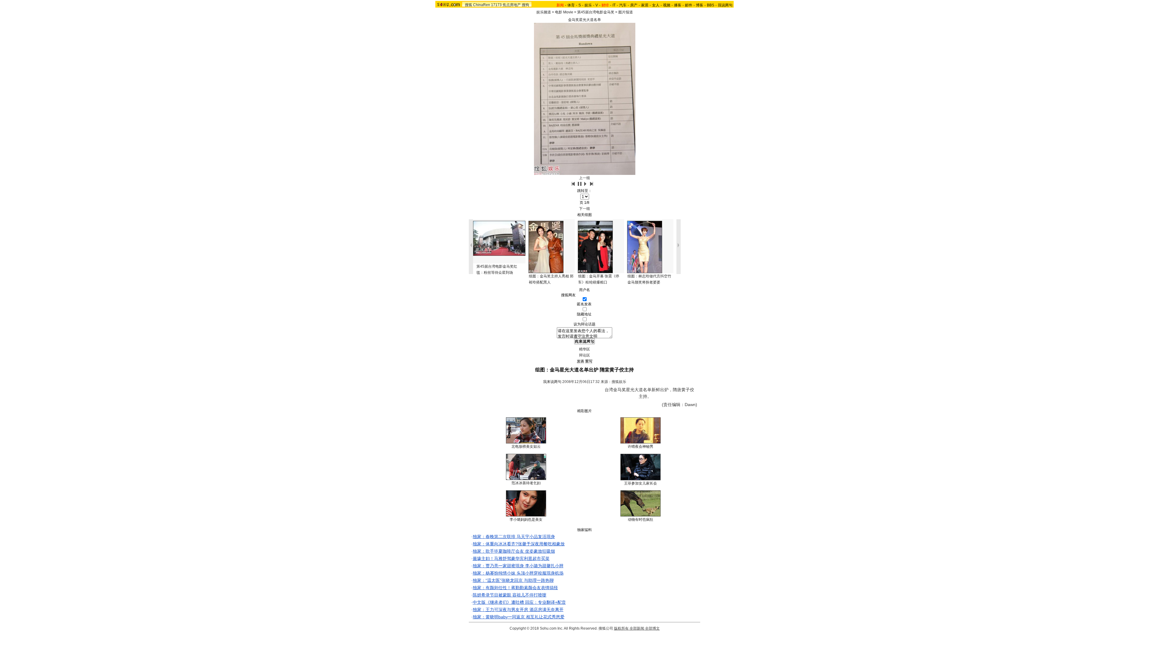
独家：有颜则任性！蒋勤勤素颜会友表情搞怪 (515, 587)
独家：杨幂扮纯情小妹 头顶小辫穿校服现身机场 (518, 573)
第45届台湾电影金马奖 (595, 12)
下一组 (584, 209)
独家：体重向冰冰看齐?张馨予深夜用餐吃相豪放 (519, 543)
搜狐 (468, 5)
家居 (644, 5)
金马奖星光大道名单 (584, 20)
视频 (666, 5)
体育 (571, 5)
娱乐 (588, 5)
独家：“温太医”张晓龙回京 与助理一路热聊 (513, 580)
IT (614, 5)
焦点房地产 (512, 5)
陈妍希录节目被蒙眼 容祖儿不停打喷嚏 (509, 595)
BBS (710, 5)
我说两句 (725, 5)
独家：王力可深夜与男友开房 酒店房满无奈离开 (518, 609)
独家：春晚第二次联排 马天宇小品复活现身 (514, 536)
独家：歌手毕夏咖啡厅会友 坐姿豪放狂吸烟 (514, 551)
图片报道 (625, 12)
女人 (655, 5)
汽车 (623, 5)
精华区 (584, 349)
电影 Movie (564, 12)
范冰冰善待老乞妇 (526, 483)
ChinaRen (481, 5)
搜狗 (525, 5)
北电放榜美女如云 (526, 446)
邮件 (688, 5)
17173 (496, 5)
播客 (677, 5)
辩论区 (584, 355)
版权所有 (621, 628)
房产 (633, 5)
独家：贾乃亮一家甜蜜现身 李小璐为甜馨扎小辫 (518, 565)
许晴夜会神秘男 (640, 446)
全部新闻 (637, 628)
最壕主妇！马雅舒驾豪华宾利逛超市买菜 (511, 558)
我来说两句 (552, 382)
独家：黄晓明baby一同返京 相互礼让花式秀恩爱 (518, 616)
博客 (699, 5)
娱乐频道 (543, 12)
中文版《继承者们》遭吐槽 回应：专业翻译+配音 (519, 602)
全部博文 (652, 628)
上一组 (584, 178)
